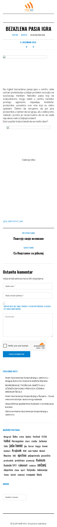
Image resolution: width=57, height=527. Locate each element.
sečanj (41, 465)
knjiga (38, 446)
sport (23, 470)
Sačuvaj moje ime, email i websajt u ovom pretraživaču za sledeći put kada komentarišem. (27, 307)
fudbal (7, 441)
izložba (34, 441)
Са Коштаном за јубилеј (28, 253)
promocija (30, 460)
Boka (15, 436)
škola (39, 474)
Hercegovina (18, 441)
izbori (27, 441)
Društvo (24, 35)
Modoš (42, 451)
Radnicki (40, 460)
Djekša (28, 436)
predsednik (8, 460)
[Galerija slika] (28, 140)
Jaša (6, 446)
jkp (25, 446)
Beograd (7, 436)
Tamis (6, 474)
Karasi (31, 446)
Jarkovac (43, 441)
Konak (45, 446)
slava (16, 470)
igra (5, 221)
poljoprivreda (34, 455)
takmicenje (42, 470)
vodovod (21, 474)
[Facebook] (26, 517)
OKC (14, 455)
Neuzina (7, 455)
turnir (13, 474)
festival (36, 436)
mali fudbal (33, 450)
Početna (15, 35)
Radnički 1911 (10, 465)
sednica (32, 465)
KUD (24, 450)
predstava (20, 460)
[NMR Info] (28, 6)
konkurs (7, 450)
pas (21, 221)
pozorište (45, 455)
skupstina (8, 470)
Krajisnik (16, 450)
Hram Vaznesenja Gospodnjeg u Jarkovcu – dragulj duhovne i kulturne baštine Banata (27, 379)
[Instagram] (30, 517)
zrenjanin (30, 474)
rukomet (22, 465)
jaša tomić (13, 221)
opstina (22, 455)
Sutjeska (31, 470)
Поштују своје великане (28, 238)
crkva (21, 436)
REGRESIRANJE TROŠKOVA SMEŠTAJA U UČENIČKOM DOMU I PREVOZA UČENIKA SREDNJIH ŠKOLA (25, 388)
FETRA (44, 436)
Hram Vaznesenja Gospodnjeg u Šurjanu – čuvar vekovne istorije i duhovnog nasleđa (29, 398)
